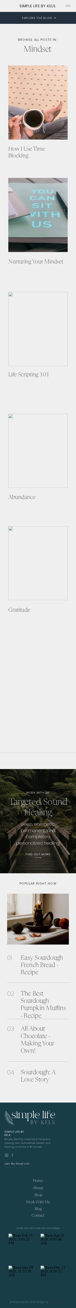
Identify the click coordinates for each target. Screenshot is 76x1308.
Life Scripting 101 (28, 374)
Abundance (21, 497)
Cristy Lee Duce (57, 1302)
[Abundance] (38, 451)
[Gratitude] (38, 563)
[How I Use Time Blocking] (38, 102)
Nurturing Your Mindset (35, 261)
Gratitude (19, 610)
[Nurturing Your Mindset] (38, 215)
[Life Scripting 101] (38, 329)
